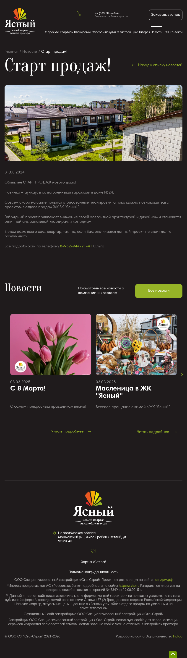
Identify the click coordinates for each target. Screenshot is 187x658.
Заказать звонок (165, 15)
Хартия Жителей (93, 562)
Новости (156, 32)
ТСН (166, 32)
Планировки (82, 32)
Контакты (176, 32)
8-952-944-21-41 (76, 247)
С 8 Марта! (28, 388)
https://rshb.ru (129, 586)
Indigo (177, 636)
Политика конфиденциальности (93, 572)
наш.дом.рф (163, 580)
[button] (182, 374)
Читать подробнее (67, 432)
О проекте (52, 32)
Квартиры (66, 32)
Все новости (159, 291)
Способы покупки (104, 32)
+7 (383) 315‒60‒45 (107, 13)
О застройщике (127, 32)
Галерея (144, 32)
